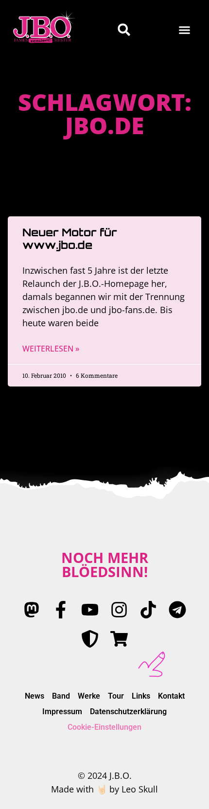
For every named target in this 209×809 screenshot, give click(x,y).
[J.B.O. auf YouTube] (90, 609)
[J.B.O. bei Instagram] (119, 609)
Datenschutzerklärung (128, 711)
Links (141, 696)
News (34, 696)
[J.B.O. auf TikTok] (148, 609)
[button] (184, 29)
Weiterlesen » (50, 348)
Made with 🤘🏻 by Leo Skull (104, 789)
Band (61, 696)
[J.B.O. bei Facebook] (61, 609)
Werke (89, 696)
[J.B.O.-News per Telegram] (177, 609)
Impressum (62, 711)
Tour (116, 696)
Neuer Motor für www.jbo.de (69, 238)
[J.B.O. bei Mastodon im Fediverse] (31, 609)
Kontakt (171, 696)
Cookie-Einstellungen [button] (104, 727)
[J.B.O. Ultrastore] (119, 639)
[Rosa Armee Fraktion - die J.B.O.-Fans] (90, 639)
